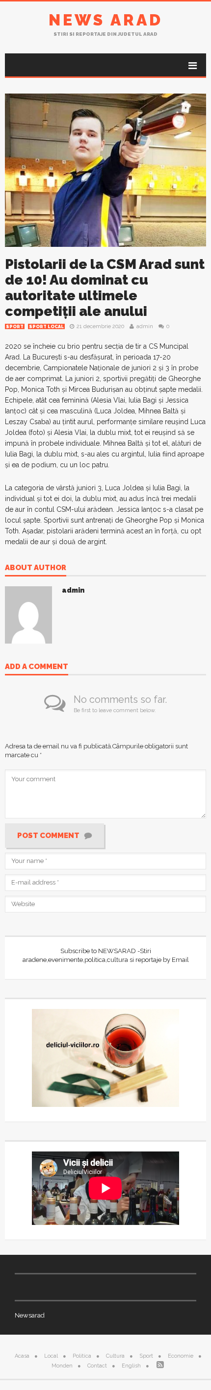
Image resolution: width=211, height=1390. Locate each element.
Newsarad (30, 1315)
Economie (180, 1356)
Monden (62, 1366)
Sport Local (46, 326)
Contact (97, 1366)
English (131, 1366)
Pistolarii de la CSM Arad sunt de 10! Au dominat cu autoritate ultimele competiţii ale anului (105, 287)
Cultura (115, 1356)
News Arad (106, 20)
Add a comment (36, 667)
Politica (82, 1356)
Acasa (22, 1356)
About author (35, 568)
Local (51, 1356)
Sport (15, 326)
